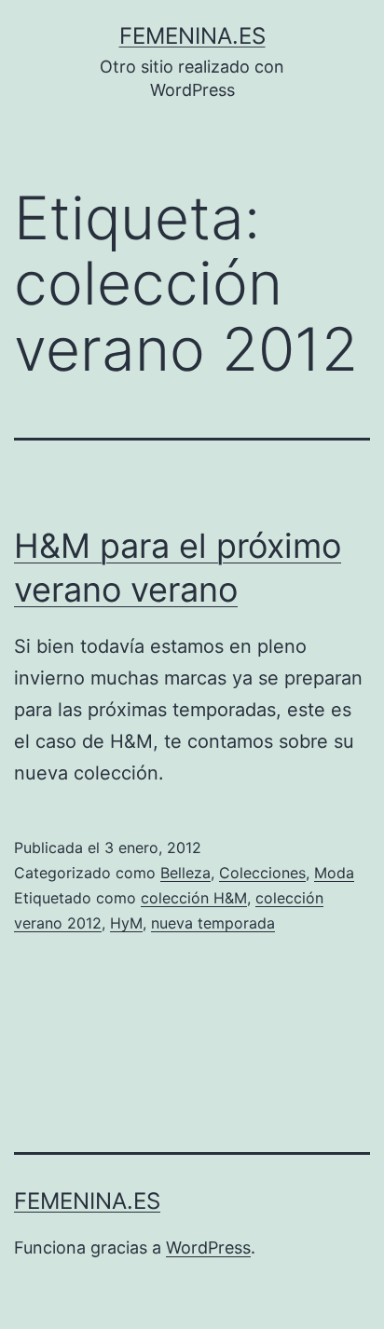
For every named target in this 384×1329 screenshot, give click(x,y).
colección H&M (194, 897)
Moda (334, 872)
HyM (126, 923)
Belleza (185, 872)
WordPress (208, 1247)
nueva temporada (213, 923)
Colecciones (262, 872)
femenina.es (192, 35)
